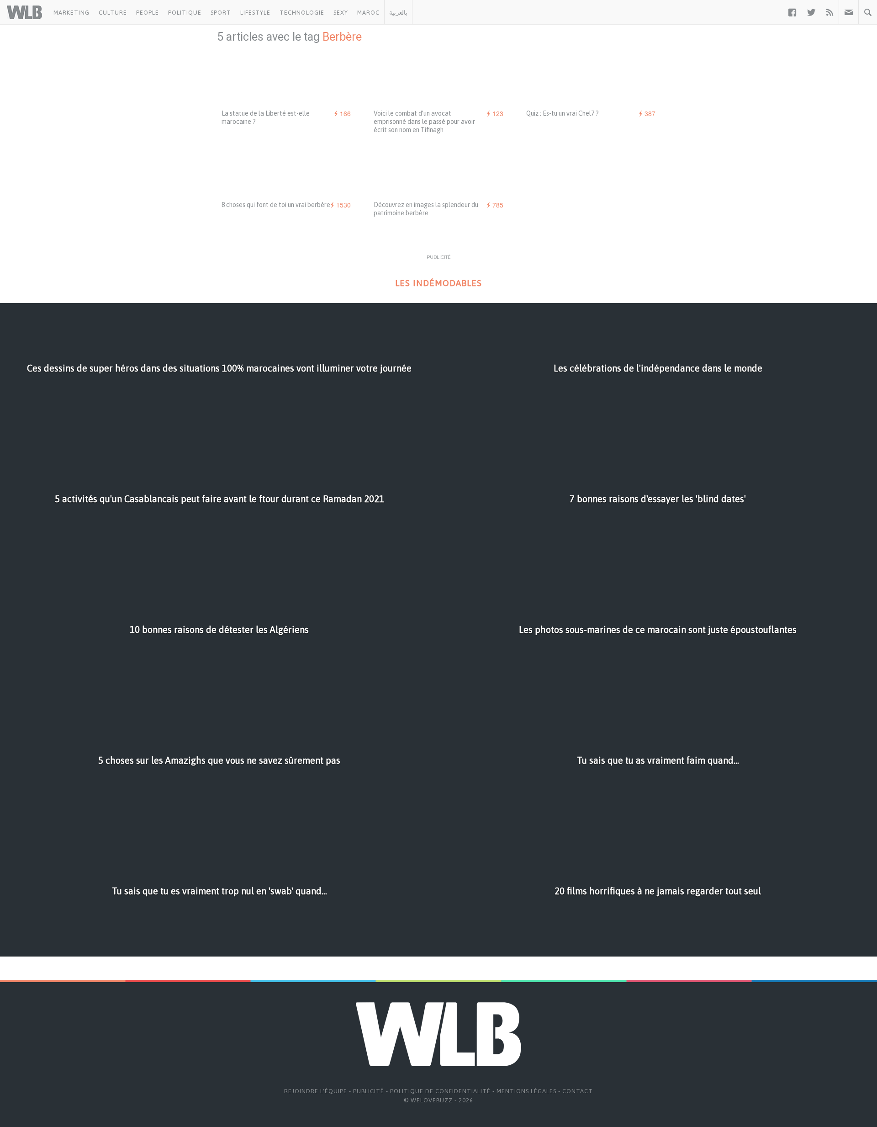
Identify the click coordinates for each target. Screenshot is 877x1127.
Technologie (302, 12)
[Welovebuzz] (24, 12)
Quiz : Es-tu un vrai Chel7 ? (562, 113)
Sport (221, 12)
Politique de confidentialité (440, 1091)
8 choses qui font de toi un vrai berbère (276, 204)
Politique (184, 12)
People (147, 12)
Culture (113, 12)
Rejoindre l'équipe (315, 1091)
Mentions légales (526, 1091)
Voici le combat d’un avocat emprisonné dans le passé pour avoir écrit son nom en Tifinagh (424, 121)
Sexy (340, 12)
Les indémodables (438, 283)
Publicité (368, 1091)
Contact (577, 1091)
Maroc (368, 12)
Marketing (71, 12)
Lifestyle (255, 12)
